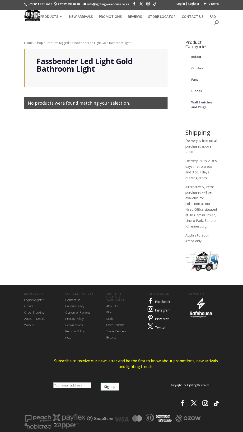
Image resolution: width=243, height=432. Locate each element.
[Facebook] (134, 5)
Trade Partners (116, 331)
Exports (111, 337)
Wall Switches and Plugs (201, 104)
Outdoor (197, 68)
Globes (196, 91)
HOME (29, 17)
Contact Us (72, 300)
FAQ (213, 17)
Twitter (160, 327)
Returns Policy (74, 331)
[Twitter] (150, 326)
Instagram (163, 310)
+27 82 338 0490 (68, 4)
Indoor (196, 57)
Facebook (162, 301)
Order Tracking (34, 312)
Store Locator (115, 325)
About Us (112, 306)
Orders (28, 306)
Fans (194, 79)
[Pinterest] (150, 318)
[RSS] (154, 5)
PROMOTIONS (110, 17)
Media (110, 319)
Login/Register (34, 300)
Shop (39, 43)
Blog (109, 312)
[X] (141, 5)
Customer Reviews (77, 312)
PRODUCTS (49, 17)
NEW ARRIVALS (81, 17)
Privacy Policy (74, 319)
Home (28, 43)
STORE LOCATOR (162, 17)
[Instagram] (148, 5)
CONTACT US (192, 17)
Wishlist (29, 325)
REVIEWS (135, 17)
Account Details (34, 319)
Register (193, 4)
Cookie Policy (74, 325)
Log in (181, 4)
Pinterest (162, 319)
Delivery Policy (74, 306)
